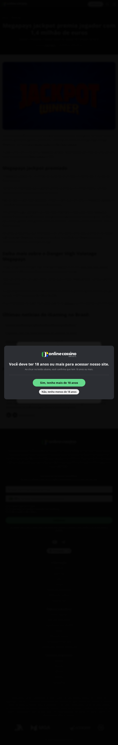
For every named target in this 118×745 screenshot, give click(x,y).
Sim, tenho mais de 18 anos (59, 383)
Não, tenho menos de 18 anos (59, 391)
